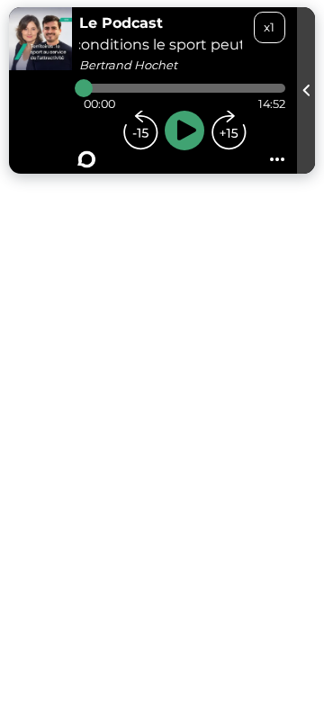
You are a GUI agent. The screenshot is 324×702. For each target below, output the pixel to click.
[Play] (184, 130)
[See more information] (306, 90)
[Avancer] (228, 130)
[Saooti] (86, 159)
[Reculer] (140, 130)
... (277, 154)
